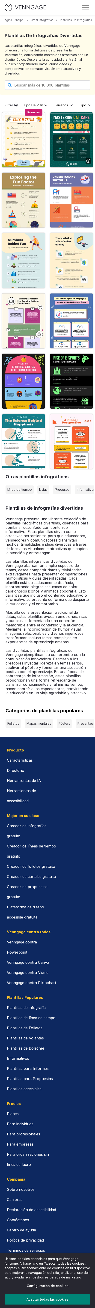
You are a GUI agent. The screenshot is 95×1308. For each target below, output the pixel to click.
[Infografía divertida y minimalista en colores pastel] (23, 260)
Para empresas (20, 1144)
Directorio (15, 770)
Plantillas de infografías (76, 20)
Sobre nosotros (21, 1189)
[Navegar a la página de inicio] (25, 7)
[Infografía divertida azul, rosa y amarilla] (71, 320)
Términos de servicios (26, 1250)
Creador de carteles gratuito (31, 876)
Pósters (64, 723)
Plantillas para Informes (28, 1068)
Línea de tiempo (19, 489)
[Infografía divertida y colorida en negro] (23, 381)
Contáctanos (18, 1220)
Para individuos (20, 1124)
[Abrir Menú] (85, 7)
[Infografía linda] (23, 139)
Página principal (13, 20)
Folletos (13, 723)
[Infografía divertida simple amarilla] (71, 260)
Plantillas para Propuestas (30, 1078)
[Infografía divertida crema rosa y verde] (23, 320)
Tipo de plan (33, 105)
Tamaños (61, 105)
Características (20, 760)
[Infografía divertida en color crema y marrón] (23, 200)
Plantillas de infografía (26, 1007)
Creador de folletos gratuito (31, 866)
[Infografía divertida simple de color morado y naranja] (71, 200)
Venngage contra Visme (27, 972)
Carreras (14, 1199)
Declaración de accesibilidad (31, 1209)
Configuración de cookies (47, 1286)
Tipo (82, 105)
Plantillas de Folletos (24, 1028)
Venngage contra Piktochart (31, 982)
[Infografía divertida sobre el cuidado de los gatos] (71, 139)
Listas (43, 489)
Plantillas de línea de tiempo (31, 1017)
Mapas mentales (39, 723)
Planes (13, 1113)
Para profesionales (23, 1134)
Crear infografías (42, 20)
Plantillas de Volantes (25, 1038)
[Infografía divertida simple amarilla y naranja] (71, 441)
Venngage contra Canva (28, 962)
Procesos (62, 489)
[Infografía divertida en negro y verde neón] (71, 381)
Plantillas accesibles (24, 1089)
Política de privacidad (25, 1240)
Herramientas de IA (24, 780)
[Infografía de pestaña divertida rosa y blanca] (23, 441)
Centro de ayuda (21, 1230)
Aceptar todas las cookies (47, 1299)
